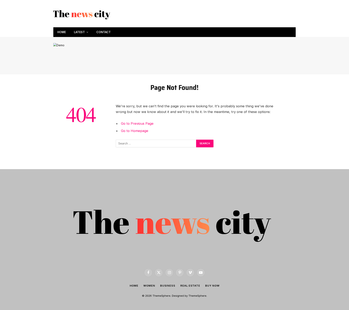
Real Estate (190, 285)
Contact (103, 32)
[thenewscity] (82, 13)
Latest (79, 32)
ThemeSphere (197, 295)
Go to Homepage (134, 131)
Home (61, 32)
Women (149, 285)
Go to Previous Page (137, 123)
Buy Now (212, 285)
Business (167, 285)
